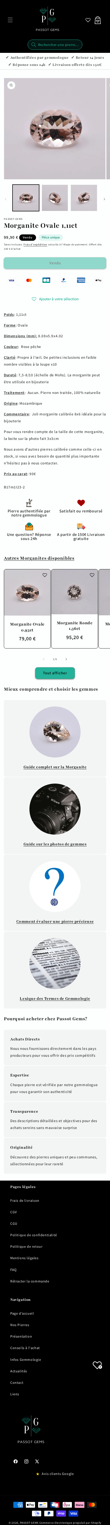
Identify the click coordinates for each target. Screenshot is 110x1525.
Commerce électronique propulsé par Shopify (70, 1522)
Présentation (21, 1336)
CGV (13, 1212)
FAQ (13, 1269)
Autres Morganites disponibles (39, 558)
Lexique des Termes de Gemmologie (55, 998)
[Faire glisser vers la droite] (104, 199)
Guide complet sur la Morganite (55, 767)
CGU (13, 1223)
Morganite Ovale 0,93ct (27, 627)
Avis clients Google (58, 1473)
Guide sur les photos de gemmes (55, 844)
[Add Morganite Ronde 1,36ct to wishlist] (92, 575)
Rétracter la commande (29, 1281)
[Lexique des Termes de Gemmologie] (55, 963)
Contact (16, 1382)
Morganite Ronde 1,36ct (75, 625)
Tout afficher (55, 672)
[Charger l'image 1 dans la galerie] (26, 198)
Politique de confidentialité (33, 1235)
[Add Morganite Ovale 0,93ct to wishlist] (45, 575)
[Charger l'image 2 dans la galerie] (55, 198)
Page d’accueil (22, 1313)
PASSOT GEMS (29, 1522)
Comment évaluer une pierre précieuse (55, 921)
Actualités (18, 1371)
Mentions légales (24, 1258)
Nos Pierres (19, 1325)
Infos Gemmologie (25, 1359)
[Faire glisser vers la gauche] (5, 199)
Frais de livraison (24, 1200)
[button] (10, 20)
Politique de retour (26, 1246)
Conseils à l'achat (25, 1348)
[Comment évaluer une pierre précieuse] (55, 886)
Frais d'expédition (35, 244)
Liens (14, 1394)
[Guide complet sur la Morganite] (55, 732)
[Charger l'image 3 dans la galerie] (84, 198)
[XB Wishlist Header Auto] (88, 20)
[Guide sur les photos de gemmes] (55, 809)
